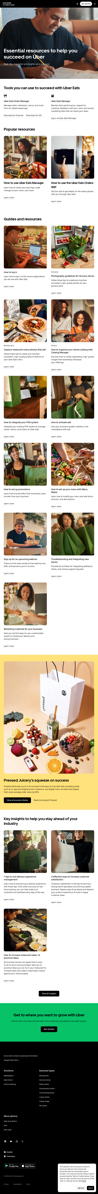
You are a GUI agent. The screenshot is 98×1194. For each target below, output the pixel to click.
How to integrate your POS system (21, 422)
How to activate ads (61, 422)
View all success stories (17, 800)
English (10, 1152)
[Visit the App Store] (28, 1166)
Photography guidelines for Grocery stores (72, 276)
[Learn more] (25, 157)
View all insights (49, 993)
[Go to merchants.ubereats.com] (9, 3)
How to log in (10, 272)
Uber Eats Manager (60, 101)
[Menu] (95, 4)
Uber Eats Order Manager (16, 101)
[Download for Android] (5, 96)
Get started (86, 4)
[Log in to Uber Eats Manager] (52, 96)
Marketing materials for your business (23, 629)
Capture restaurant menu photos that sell (25, 349)
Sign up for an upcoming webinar (20, 559)
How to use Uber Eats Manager (24, 183)
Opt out (81, 1188)
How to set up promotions (17, 489)
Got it (90, 1188)
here (84, 1181)
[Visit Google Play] (12, 1165)
